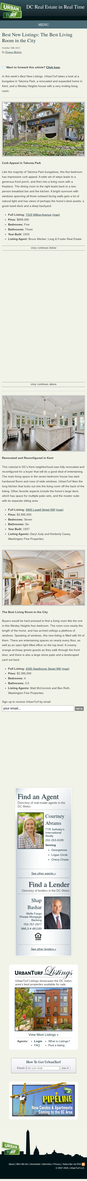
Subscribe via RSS (72, 1164)
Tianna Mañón (13, 52)
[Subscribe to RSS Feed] (83, 1164)
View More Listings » (43, 1034)
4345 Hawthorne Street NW (43, 668)
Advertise (47, 1164)
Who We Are (22, 1164)
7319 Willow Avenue (38, 214)
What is (59, 1041)
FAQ (37, 1045)
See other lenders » (43, 949)
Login (38, 1041)
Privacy (57, 1164)
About (11, 1164)
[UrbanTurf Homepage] (21, 16)
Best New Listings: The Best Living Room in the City (37, 37)
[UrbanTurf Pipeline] (43, 1118)
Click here (53, 67)
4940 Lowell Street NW (40, 509)
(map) (56, 214)
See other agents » (43, 873)
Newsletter (35, 1164)
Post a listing (56, 1045)
